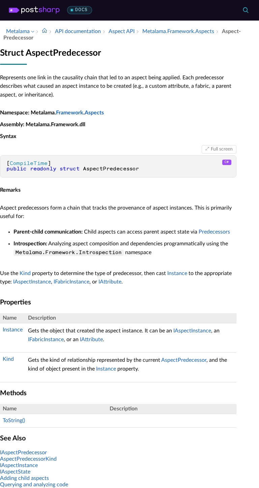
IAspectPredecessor (23, 452)
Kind (25, 273)
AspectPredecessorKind (28, 459)
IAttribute (109, 281)
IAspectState (15, 472)
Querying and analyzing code (34, 484)
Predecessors (214, 232)
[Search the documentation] (245, 10)
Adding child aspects (24, 478)
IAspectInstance (32, 281)
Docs (81, 10)
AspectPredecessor (183, 360)
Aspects (94, 112)
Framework (69, 112)
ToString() (14, 420)
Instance (177, 273)
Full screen (222, 149)
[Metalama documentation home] (44, 31)
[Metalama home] (34, 10)
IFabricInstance (71, 281)
